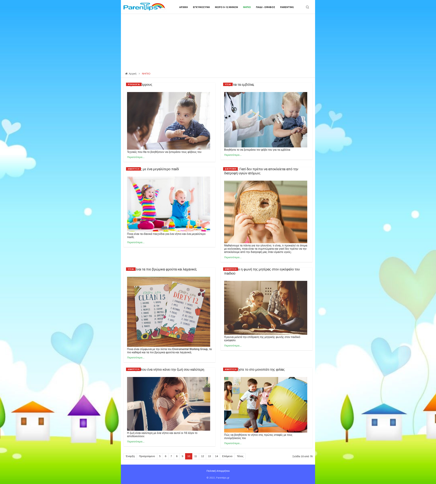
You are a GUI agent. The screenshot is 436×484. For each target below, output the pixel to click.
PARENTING (287, 7)
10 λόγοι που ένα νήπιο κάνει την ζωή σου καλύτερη (165, 369)
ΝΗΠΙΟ (247, 7)
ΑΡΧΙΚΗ (183, 7)
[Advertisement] (218, 39)
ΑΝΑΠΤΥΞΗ (133, 169)
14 (216, 456)
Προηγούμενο (147, 456)
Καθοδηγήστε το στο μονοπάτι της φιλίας (254, 369)
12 (202, 456)
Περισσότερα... (135, 157)
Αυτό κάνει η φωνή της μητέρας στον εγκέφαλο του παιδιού (262, 271)
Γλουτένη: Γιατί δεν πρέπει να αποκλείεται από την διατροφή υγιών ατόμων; (261, 171)
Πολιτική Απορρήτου (218, 470)
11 (195, 456)
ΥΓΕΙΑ (228, 84)
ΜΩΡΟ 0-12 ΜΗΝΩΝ (226, 7)
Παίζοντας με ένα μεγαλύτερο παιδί (153, 169)
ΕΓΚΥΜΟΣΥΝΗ (201, 7)
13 (209, 456)
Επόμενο (227, 456)
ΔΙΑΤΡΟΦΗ (230, 169)
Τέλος (240, 456)
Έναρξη (130, 456)
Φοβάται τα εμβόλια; (239, 84)
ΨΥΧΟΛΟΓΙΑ (134, 84)
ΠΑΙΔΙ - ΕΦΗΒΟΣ (265, 7)
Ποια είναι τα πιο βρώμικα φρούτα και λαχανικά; (162, 269)
